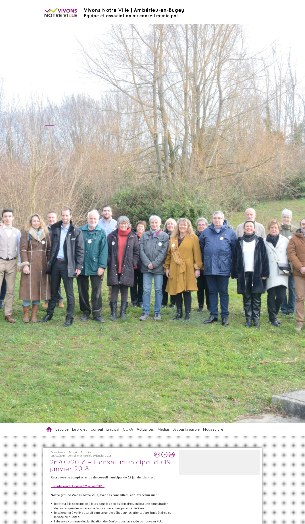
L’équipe (62, 429)
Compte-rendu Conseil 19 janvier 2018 (77, 486)
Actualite (86, 452)
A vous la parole (186, 429)
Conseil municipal (104, 429)
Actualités (145, 429)
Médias (163, 429)
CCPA (128, 429)
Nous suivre (213, 429)
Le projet (79, 429)
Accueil (49, 429)
